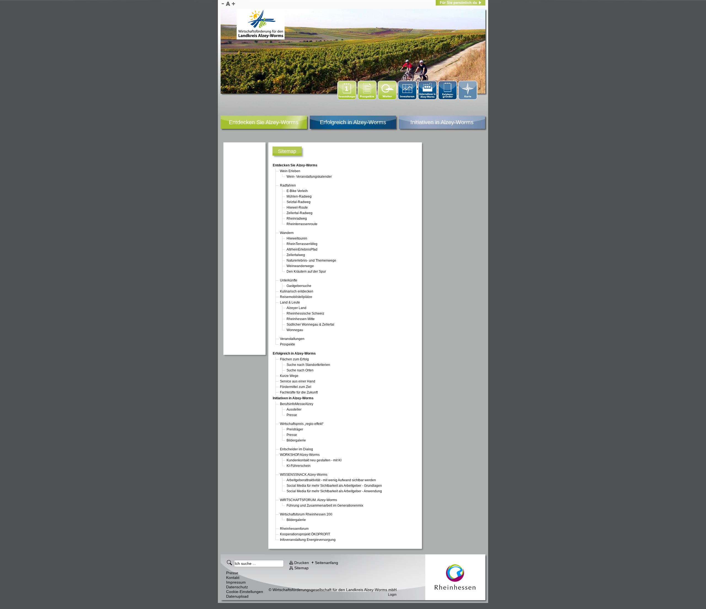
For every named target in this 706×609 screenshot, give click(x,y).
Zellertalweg (296, 255)
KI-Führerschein (299, 466)
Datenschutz (237, 587)
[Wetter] (388, 99)
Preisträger (295, 429)
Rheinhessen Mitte (301, 319)
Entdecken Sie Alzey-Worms (263, 122)
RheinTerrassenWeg (302, 244)
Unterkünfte (288, 280)
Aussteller (294, 409)
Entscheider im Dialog (296, 449)
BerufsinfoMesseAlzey (296, 404)
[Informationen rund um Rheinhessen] (455, 577)
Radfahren (288, 185)
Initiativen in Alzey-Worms (442, 122)
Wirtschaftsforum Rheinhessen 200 (306, 514)
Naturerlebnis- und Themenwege (311, 260)
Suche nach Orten (300, 370)
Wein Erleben (290, 171)
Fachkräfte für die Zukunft (299, 392)
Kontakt (232, 577)
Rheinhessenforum (294, 529)
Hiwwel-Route (297, 207)
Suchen (230, 562)
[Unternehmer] (428, 99)
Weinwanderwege (300, 266)
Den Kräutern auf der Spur (306, 271)
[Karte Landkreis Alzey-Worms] (467, 99)
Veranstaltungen (292, 339)
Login (392, 595)
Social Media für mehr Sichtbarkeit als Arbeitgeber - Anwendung (334, 491)
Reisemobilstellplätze (296, 297)
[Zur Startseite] (261, 24)
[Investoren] (408, 99)
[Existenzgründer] (448, 99)
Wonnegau (295, 330)
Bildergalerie (296, 440)
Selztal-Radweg (299, 202)
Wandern (287, 233)
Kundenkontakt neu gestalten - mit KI (314, 460)
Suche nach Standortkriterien (308, 365)
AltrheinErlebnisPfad (302, 249)
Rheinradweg (297, 218)
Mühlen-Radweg (299, 196)
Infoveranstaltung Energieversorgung (308, 540)
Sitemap (301, 568)
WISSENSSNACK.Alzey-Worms (303, 475)
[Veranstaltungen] (347, 99)
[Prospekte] (367, 99)
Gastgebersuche (299, 286)
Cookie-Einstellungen (244, 591)
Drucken (301, 562)
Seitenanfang (326, 562)
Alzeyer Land (296, 308)
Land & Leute (290, 302)
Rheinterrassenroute (302, 224)
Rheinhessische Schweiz (305, 313)
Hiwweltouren (297, 238)
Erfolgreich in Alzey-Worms (353, 122)
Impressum (236, 582)
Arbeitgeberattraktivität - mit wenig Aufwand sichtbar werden (331, 480)
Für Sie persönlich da (458, 3)
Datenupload (237, 596)
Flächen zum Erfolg (294, 359)
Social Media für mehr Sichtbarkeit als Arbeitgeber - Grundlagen (334, 486)
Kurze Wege (289, 376)
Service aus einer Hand (297, 381)
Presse (292, 415)
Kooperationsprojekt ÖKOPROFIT (305, 534)
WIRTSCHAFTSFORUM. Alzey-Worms (308, 500)
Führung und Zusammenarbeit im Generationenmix (325, 505)
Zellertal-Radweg (299, 213)
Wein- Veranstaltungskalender (309, 177)
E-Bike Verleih (297, 191)
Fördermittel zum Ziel (295, 387)
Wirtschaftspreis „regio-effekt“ (301, 424)
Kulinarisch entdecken (296, 291)
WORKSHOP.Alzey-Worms (300, 455)
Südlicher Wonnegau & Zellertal (310, 324)
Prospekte (287, 344)
